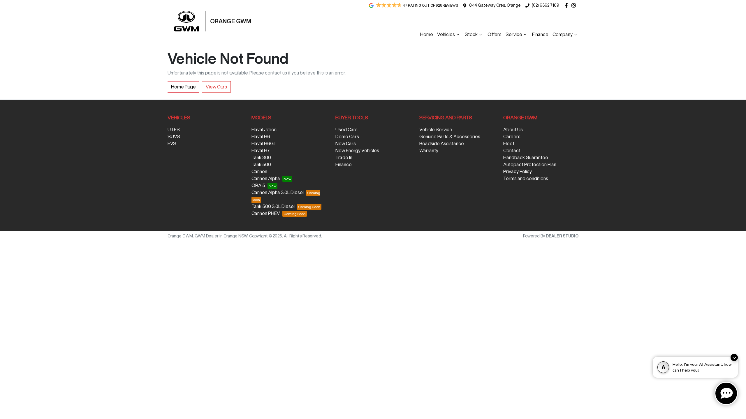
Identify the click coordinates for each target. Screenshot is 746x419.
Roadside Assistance (441, 143)
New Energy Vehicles (357, 150)
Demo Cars (347, 136)
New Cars (345, 143)
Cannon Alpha (265, 178)
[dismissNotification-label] (734, 357)
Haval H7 (260, 150)
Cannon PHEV (265, 213)
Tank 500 (261, 164)
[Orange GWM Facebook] (567, 5)
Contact (511, 150)
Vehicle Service (435, 129)
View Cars (216, 86)
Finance (540, 34)
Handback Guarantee (525, 157)
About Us (513, 129)
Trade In (343, 157)
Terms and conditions (525, 178)
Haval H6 (260, 136)
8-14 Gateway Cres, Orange (495, 5)
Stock (471, 34)
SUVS (174, 136)
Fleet (508, 143)
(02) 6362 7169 (545, 5)
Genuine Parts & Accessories (449, 136)
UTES (174, 129)
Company (563, 34)
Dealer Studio (562, 236)
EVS (172, 143)
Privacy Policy (517, 171)
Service (514, 34)
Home (426, 34)
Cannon (259, 171)
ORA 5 (258, 185)
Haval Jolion (264, 129)
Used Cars (346, 129)
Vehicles (446, 34)
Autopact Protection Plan (529, 164)
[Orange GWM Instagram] (574, 5)
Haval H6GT (264, 143)
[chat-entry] (726, 393)
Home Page (183, 86)
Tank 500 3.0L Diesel (273, 206)
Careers (511, 136)
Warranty (428, 150)
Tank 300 (261, 157)
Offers (495, 34)
